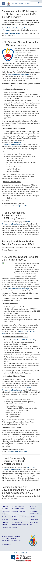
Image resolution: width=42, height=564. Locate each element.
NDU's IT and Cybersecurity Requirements (12, 143)
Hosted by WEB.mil (20, 553)
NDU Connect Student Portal (23, 340)
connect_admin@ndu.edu (17, 206)
